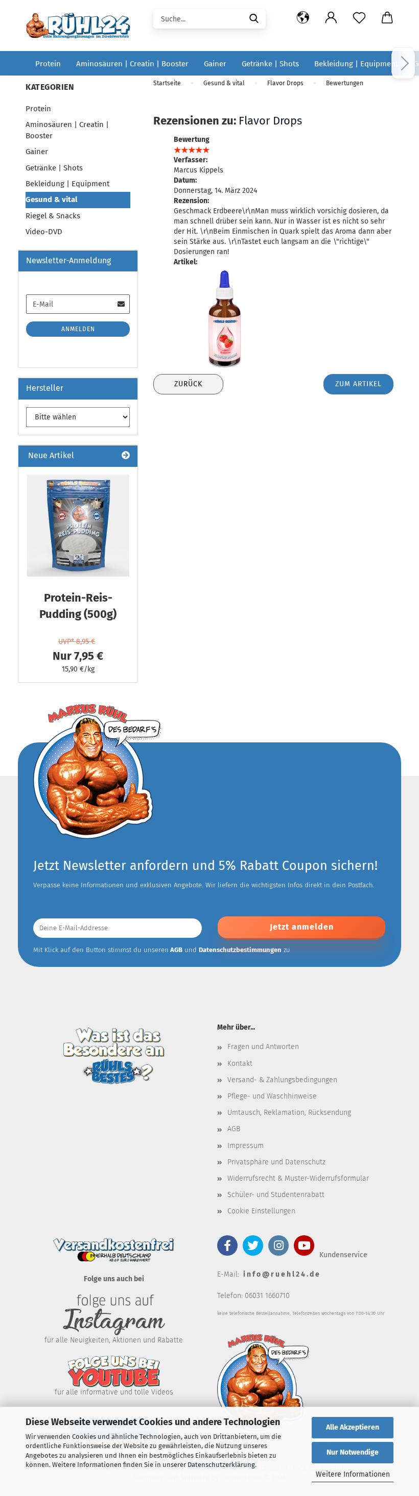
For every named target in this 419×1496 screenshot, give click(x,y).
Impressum (245, 1145)
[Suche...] (254, 18)
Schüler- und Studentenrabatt (275, 1194)
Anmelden (78, 329)
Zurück (188, 384)
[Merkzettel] (359, 18)
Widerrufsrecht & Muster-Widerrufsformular (298, 1178)
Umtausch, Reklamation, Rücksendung (289, 1112)
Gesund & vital (51, 199)
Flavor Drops (270, 121)
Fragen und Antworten (263, 1046)
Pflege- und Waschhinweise (272, 1096)
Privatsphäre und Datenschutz (276, 1162)
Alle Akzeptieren (352, 1427)
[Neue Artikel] (126, 456)
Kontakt (239, 1063)
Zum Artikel (358, 384)
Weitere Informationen (353, 1474)
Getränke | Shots (270, 63)
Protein (48, 63)
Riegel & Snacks (53, 215)
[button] (303, 18)
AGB (233, 1129)
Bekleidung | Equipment (356, 63)
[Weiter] (403, 63)
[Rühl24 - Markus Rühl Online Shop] (82, 25)
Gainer (215, 63)
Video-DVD (44, 231)
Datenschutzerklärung (221, 1464)
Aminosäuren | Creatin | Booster (132, 63)
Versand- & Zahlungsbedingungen (282, 1080)
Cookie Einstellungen (261, 1211)
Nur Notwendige (353, 1452)
